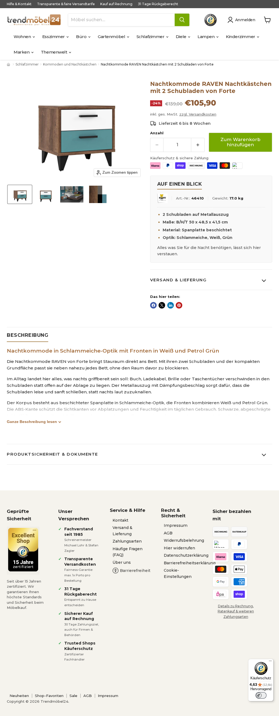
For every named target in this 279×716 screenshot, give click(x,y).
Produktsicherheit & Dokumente (52, 454)
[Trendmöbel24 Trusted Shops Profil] (210, 20)
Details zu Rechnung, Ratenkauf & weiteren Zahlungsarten (236, 611)
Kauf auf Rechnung (116, 4)
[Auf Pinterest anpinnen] (179, 305)
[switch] (261, 695)
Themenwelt (54, 52)
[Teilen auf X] (162, 305)
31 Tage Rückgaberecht (158, 4)
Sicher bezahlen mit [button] (232, 515)
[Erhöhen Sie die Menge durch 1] (198, 145)
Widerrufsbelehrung (184, 540)
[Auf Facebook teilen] (153, 305)
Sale (73, 695)
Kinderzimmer (241, 36)
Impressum (175, 525)
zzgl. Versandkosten (197, 114)
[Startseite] (9, 64)
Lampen (207, 36)
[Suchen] (182, 20)
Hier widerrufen (179, 548)
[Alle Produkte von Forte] (162, 198)
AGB (168, 533)
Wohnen (23, 36)
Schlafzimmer (151, 36)
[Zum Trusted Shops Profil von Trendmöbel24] (23, 549)
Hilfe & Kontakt (19, 4)
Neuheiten (19, 695)
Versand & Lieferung (178, 279)
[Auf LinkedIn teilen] (170, 305)
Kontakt (120, 520)
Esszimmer (54, 36)
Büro (81, 36)
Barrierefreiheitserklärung (190, 563)
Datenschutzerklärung (186, 555)
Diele (181, 36)
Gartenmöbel (112, 36)
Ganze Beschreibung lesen (32, 421)
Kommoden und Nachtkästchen (69, 64)
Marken (22, 52)
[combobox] (121, 20)
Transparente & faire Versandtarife (66, 4)
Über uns (122, 562)
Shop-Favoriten (49, 695)
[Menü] (270, 662)
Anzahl (156, 133)
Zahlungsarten (127, 541)
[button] (242, 20)
